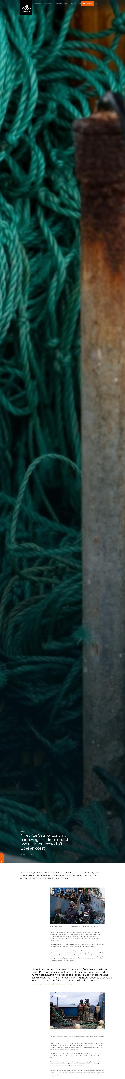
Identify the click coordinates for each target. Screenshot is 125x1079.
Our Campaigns (57, 3)
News (65, 3)
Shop (71, 3)
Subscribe (78, 3)
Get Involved (47, 3)
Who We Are (37, 3)
